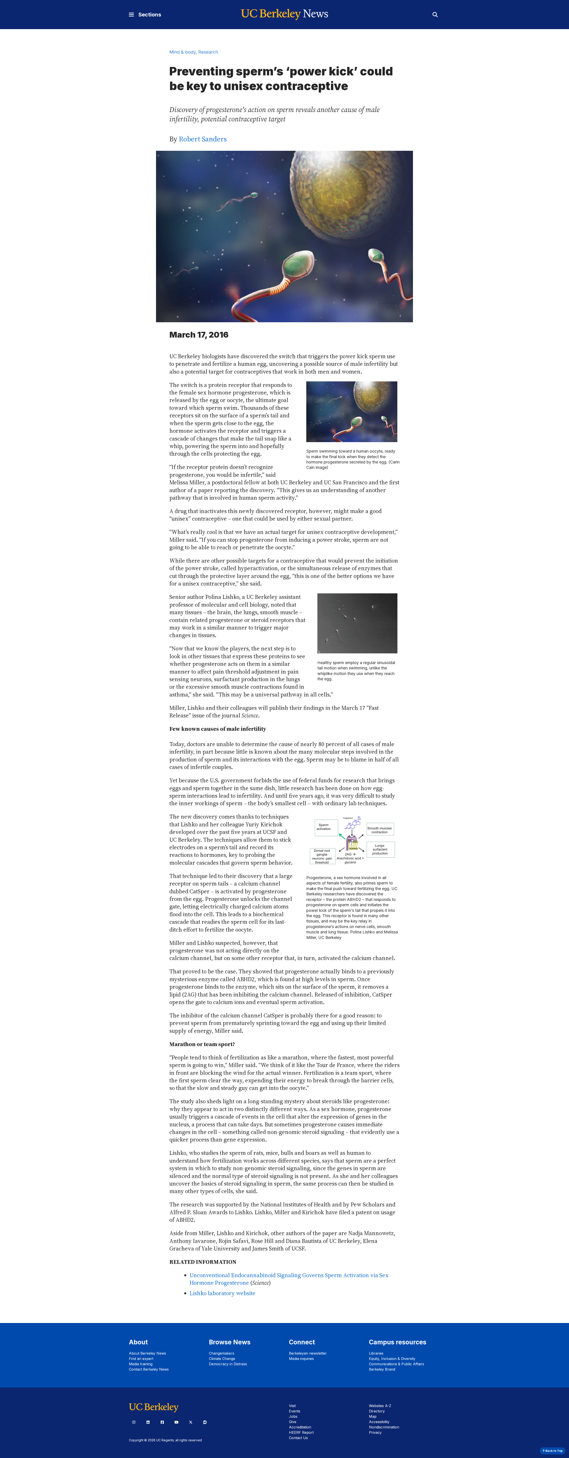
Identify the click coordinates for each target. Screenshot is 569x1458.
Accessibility (379, 1422)
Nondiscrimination (384, 1427)
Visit (292, 1406)
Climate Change (222, 1358)
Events (294, 1411)
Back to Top (554, 1450)
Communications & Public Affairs (396, 1364)
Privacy (375, 1432)
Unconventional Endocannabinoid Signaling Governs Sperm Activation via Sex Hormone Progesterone (289, 1279)
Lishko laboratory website (222, 1293)
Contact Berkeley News (149, 1369)
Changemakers (221, 1353)
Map (373, 1416)
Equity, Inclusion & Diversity (392, 1358)
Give (292, 1422)
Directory (377, 1411)
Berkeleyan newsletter (308, 1353)
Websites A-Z (380, 1406)
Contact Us (298, 1438)
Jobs (293, 1416)
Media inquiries (301, 1358)
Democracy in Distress (228, 1364)
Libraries (376, 1353)
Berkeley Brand (382, 1369)
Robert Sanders (203, 139)
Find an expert (141, 1358)
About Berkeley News (147, 1353)
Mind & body (182, 52)
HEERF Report (301, 1432)
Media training (140, 1364)
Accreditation (300, 1427)
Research (208, 52)
